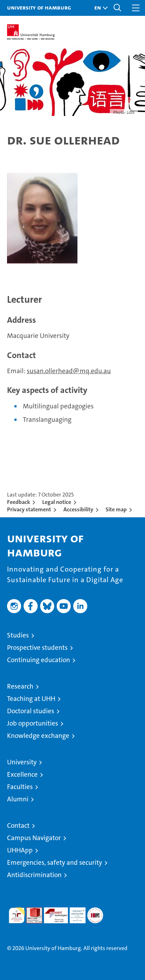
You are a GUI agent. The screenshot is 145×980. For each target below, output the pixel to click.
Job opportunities (32, 723)
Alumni (18, 799)
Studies (18, 635)
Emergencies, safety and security (54, 862)
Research (20, 686)
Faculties (20, 786)
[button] (99, 8)
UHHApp (20, 850)
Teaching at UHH (31, 698)
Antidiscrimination (34, 874)
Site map (116, 509)
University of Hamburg (39, 7)
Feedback (18, 502)
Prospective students (37, 647)
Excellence (22, 774)
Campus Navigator (34, 837)
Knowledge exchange (38, 735)
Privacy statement (29, 509)
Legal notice (56, 502)
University (22, 762)
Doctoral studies (30, 711)
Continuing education (38, 659)
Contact (18, 825)
